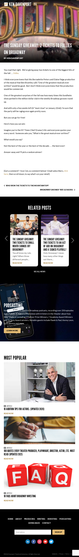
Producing (29, 519)
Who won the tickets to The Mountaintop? (27, 186)
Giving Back (34, 523)
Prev (6, 239)
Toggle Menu (35, 4)
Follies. (16, 73)
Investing (52, 519)
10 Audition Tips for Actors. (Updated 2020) (24, 409)
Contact (46, 523)
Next (72, 239)
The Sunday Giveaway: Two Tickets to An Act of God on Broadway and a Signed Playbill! (24, 244)
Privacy (61, 554)
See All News (39, 271)
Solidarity (54, 554)
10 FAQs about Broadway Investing (20, 496)
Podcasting (65, 519)
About (18, 519)
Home (10, 519)
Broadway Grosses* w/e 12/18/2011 (56, 190)
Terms (67, 554)
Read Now (17, 263)
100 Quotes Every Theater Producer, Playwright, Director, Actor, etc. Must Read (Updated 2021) (39, 452)
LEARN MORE (12, 331)
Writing (41, 519)
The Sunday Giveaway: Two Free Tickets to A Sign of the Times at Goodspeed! (54, 244)
